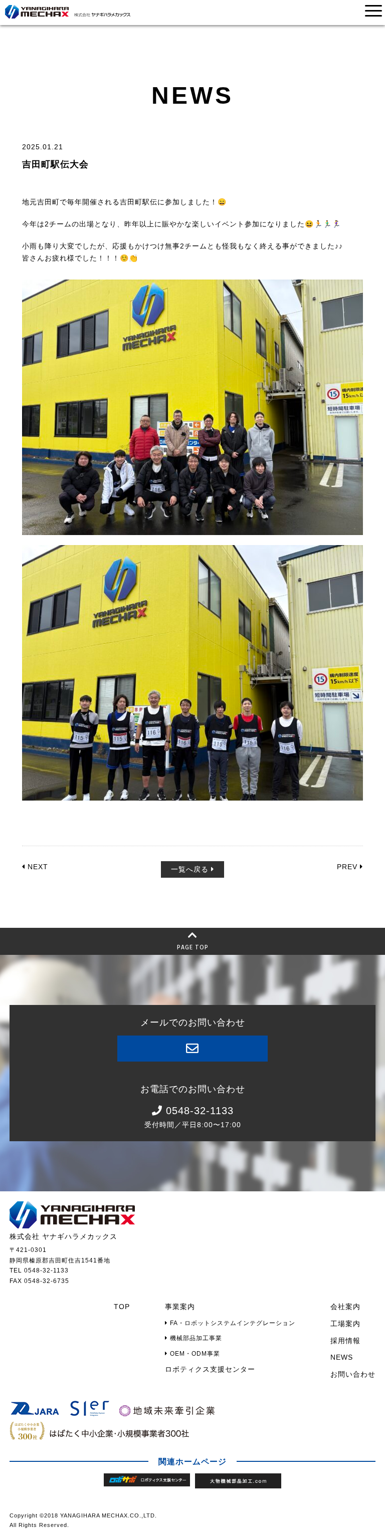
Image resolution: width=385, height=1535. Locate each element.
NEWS (341, 1357)
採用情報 (345, 1341)
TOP (122, 1307)
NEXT (36, 867)
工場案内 (345, 1324)
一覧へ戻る (191, 869)
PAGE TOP (193, 947)
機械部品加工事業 (195, 1338)
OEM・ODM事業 (194, 1353)
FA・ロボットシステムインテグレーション (231, 1323)
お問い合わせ (352, 1374)
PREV (348, 867)
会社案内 (345, 1307)
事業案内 (180, 1307)
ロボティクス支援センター (210, 1369)
